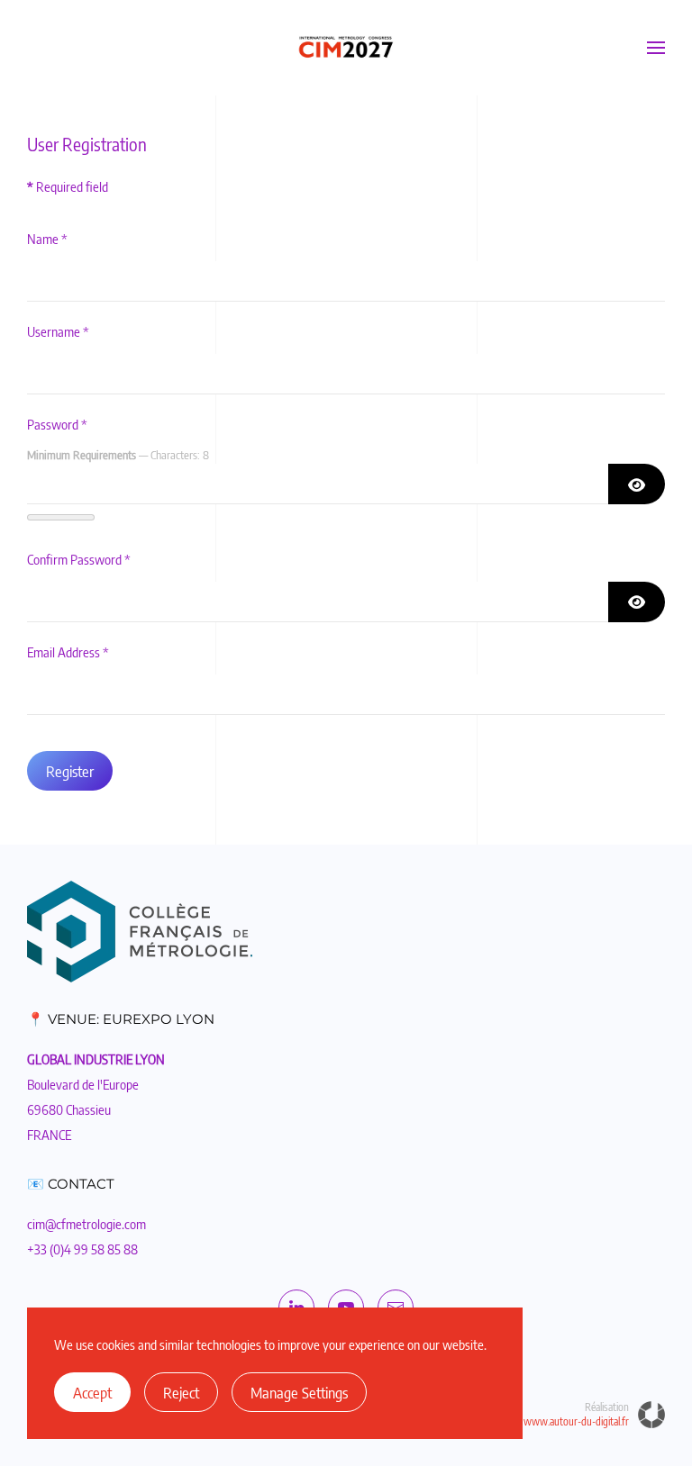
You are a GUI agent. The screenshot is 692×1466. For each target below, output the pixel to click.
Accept (92, 1392)
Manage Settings (299, 1392)
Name (47, 239)
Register (70, 771)
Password (57, 424)
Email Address (68, 652)
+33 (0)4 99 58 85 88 (82, 1249)
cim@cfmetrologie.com (86, 1224)
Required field (67, 186)
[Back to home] (346, 47)
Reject (181, 1392)
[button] (656, 47)
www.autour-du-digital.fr (576, 1421)
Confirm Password (79, 559)
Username (58, 331)
